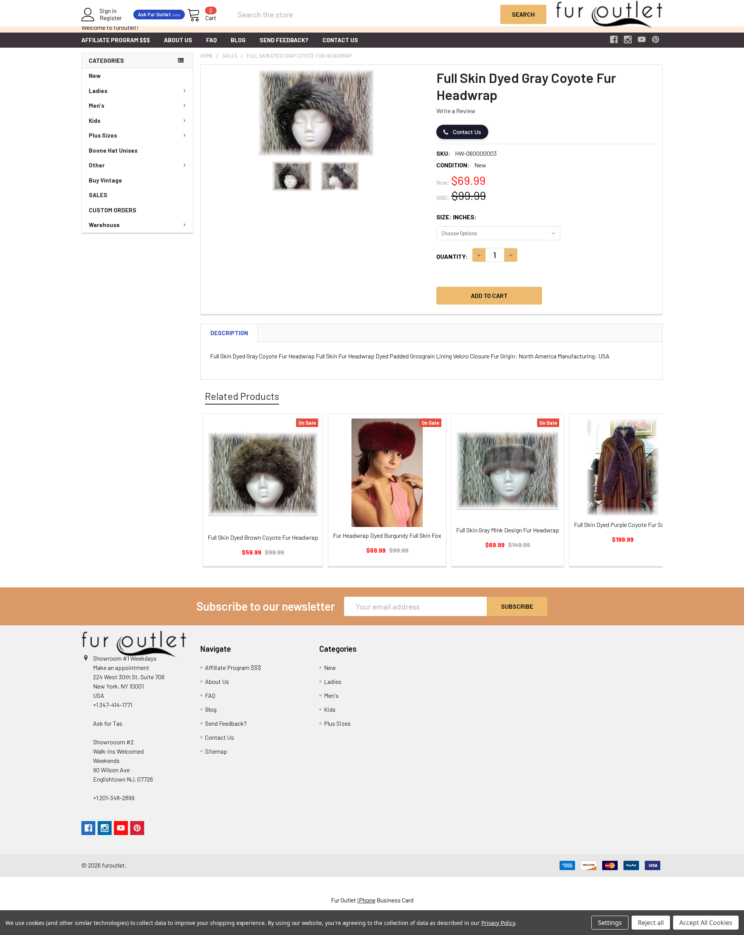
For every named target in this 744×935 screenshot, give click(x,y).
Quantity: (452, 256)
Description (229, 332)
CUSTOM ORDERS (112, 210)
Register (111, 17)
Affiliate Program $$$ (115, 39)
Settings (610, 922)
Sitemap (216, 751)
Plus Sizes (103, 135)
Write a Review (455, 110)
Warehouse (104, 224)
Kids (94, 120)
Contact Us (340, 39)
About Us (178, 39)
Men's (96, 105)
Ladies (98, 90)
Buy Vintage (105, 180)
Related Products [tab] (242, 396)
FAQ (211, 39)
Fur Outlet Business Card (372, 900)
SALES (98, 194)
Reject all (651, 922)
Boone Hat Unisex (113, 150)
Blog (238, 39)
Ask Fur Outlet (159, 14)
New (95, 75)
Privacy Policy (498, 922)
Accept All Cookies (705, 922)
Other (97, 165)
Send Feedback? (284, 39)
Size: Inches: (456, 216)
